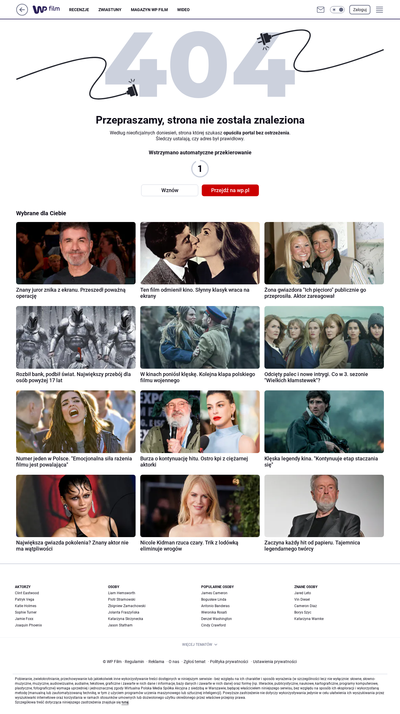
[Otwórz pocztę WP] (320, 9)
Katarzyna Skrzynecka (125, 619)
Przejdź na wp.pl (230, 190)
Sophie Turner (26, 612)
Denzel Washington (216, 619)
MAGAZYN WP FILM (149, 9)
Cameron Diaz (305, 606)
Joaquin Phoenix (28, 625)
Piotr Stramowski (121, 599)
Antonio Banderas (215, 606)
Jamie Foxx (24, 619)
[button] (337, 9)
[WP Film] (51, 9)
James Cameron (214, 593)
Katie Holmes (25, 606)
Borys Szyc (302, 612)
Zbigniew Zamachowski (127, 606)
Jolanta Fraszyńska (123, 612)
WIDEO (183, 9)
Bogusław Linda (213, 599)
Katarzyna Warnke (309, 619)
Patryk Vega (24, 599)
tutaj (125, 702)
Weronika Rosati (214, 612)
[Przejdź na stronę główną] (22, 14)
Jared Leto (302, 593)
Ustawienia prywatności (274, 661)
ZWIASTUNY (110, 9)
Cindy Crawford (213, 625)
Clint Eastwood (27, 593)
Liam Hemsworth (121, 593)
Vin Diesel (302, 599)
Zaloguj (360, 9)
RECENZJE (79, 9)
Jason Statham (120, 625)
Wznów (169, 190)
